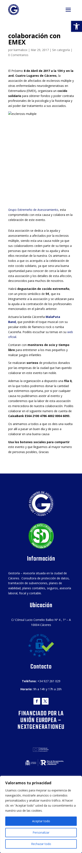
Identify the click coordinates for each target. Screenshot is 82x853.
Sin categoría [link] (61, 50)
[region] (41, 814)
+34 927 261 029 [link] (48, 681)
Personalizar (41, 832)
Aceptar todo (41, 821)
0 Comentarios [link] (18, 55)
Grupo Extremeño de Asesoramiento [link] (33, 210)
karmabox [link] (20, 50)
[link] (76, 26)
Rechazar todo (41, 844)
